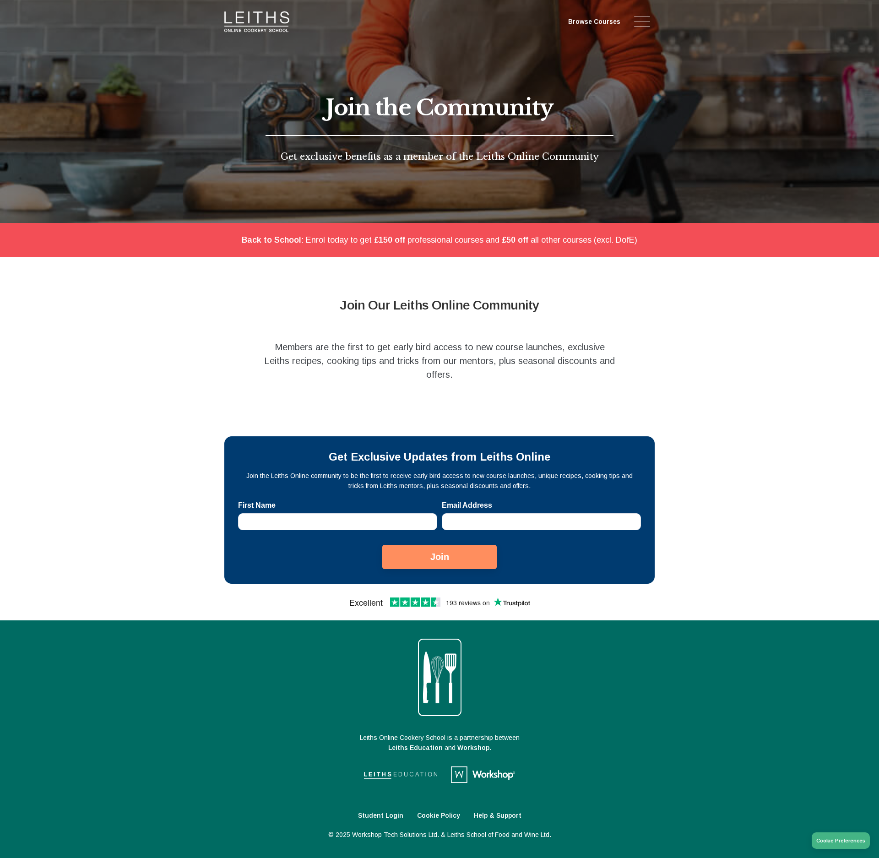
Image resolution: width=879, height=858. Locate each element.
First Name (257, 505)
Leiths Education (415, 747)
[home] (278, 21)
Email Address (467, 505)
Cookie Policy (438, 815)
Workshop (473, 747)
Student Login (380, 815)
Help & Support (497, 815)
